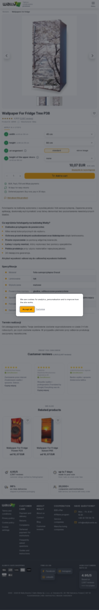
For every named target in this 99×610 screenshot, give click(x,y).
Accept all (27, 309)
